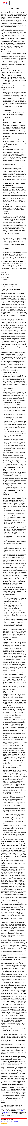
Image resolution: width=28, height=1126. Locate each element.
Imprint (3, 1121)
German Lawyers (8, 1113)
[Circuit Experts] (5, 5)
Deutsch (16, 1121)
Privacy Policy (9, 1121)
